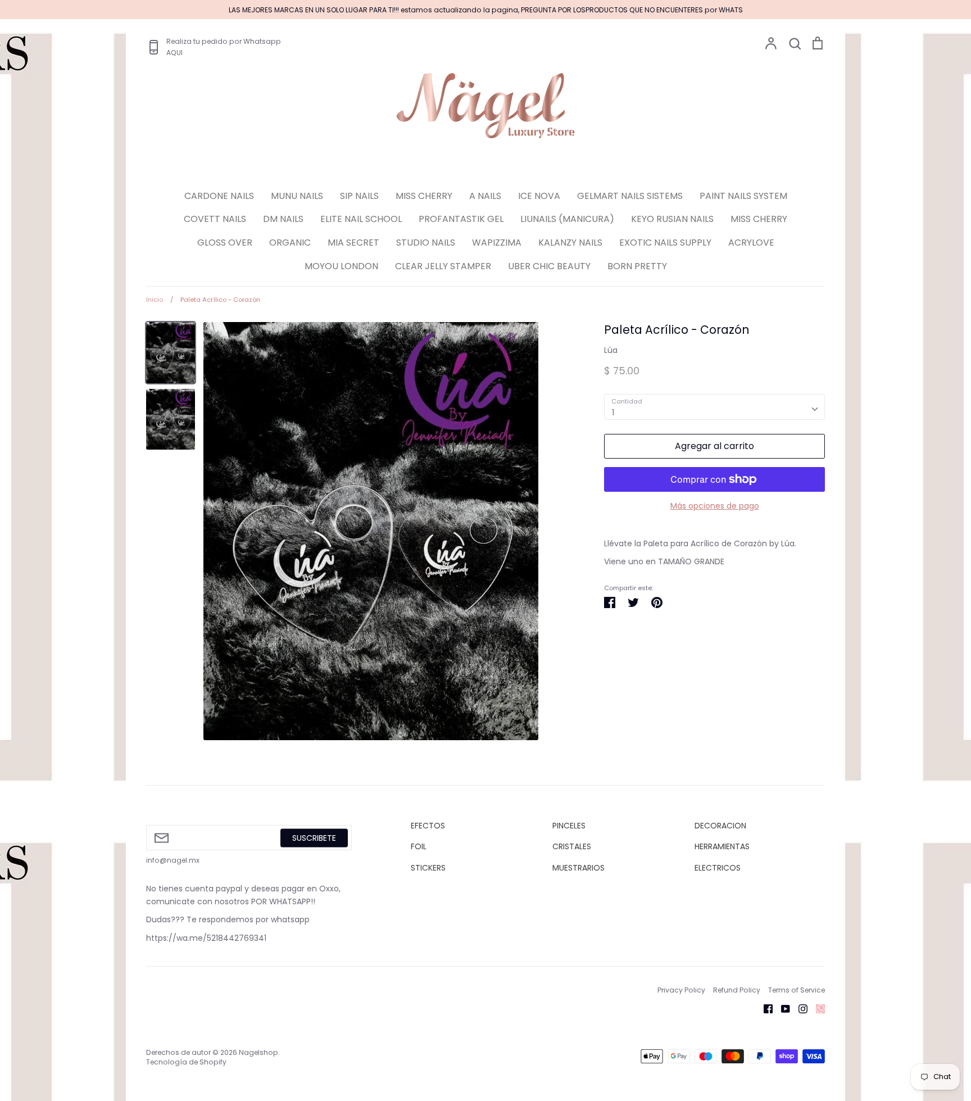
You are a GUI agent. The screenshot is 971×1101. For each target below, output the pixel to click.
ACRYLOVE (751, 242)
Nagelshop (258, 1052)
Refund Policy (736, 990)
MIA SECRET (353, 242)
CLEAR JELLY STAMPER (443, 266)
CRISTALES (571, 846)
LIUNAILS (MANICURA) (567, 218)
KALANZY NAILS (570, 242)
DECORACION (720, 825)
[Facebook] (764, 1007)
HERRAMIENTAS (722, 846)
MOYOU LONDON (341, 266)
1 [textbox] (613, 412)
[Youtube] (781, 1007)
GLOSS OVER (224, 242)
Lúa (611, 350)
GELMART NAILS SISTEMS (630, 195)
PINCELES (569, 825)
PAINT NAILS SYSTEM (743, 195)
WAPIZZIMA (496, 242)
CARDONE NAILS (219, 195)
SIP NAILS (359, 195)
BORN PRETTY (637, 266)
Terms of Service (796, 990)
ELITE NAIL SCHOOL (361, 218)
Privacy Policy (681, 990)
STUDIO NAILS (425, 242)
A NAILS (485, 195)
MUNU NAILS (297, 195)
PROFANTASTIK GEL (461, 218)
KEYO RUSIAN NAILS (672, 218)
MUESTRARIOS (578, 867)
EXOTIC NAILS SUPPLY (665, 242)
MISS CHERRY (424, 195)
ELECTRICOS (718, 867)
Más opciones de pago (714, 505)
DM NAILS (283, 218)
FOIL (418, 846)
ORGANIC (290, 242)
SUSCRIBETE (314, 837)
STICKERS (428, 867)
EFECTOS (428, 825)
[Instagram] (798, 1007)
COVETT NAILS (215, 218)
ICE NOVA (539, 195)
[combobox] (714, 407)
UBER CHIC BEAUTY (549, 266)
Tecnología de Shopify (186, 1062)
